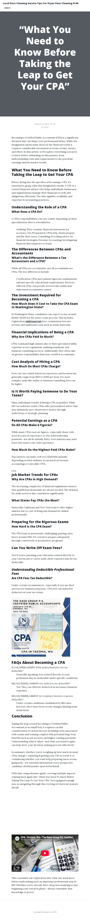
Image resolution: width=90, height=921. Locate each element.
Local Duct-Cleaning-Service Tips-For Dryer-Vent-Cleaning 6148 (40, 3)
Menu (6, 8)
